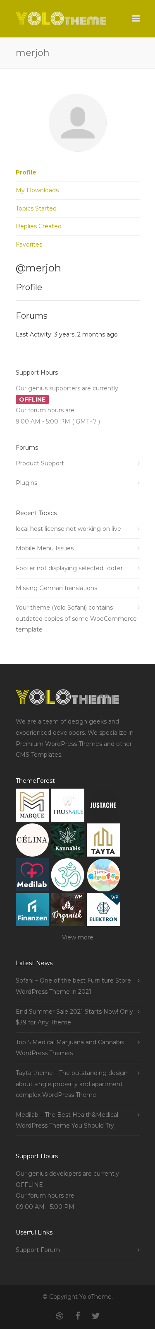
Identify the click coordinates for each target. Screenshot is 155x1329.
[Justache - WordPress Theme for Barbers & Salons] (103, 807)
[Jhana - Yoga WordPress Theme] (67, 876)
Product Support (40, 463)
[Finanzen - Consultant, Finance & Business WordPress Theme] (32, 911)
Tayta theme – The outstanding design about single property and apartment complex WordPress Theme (72, 1084)
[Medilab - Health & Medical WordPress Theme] (32, 876)
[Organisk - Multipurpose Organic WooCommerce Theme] (67, 911)
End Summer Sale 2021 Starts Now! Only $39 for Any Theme (74, 1017)
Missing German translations (56, 588)
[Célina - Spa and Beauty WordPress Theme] (32, 841)
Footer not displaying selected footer (69, 568)
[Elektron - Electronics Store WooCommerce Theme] (103, 911)
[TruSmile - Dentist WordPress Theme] (67, 807)
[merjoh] (78, 158)
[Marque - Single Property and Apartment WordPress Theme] (32, 807)
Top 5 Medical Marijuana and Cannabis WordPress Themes (70, 1048)
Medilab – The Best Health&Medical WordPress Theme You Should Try (67, 1120)
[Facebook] (77, 1316)
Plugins (26, 483)
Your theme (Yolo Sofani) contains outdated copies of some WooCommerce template (76, 618)
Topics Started (36, 208)
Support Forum (38, 1250)
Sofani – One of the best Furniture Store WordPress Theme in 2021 (73, 986)
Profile (26, 172)
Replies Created (39, 226)
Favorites (29, 244)
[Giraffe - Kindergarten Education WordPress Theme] (103, 876)
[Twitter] (96, 1316)
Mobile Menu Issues (45, 548)
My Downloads (37, 190)
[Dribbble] (59, 1316)
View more (77, 937)
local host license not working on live (68, 529)
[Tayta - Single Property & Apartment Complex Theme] (103, 841)
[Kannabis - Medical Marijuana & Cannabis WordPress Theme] (67, 841)
